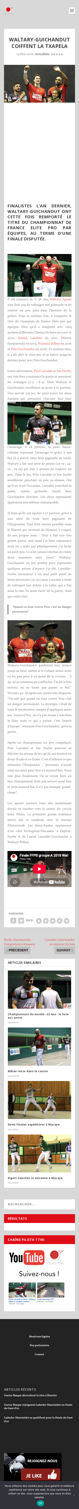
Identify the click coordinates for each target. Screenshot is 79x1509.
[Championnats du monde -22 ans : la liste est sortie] (39, 989)
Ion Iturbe (64, 371)
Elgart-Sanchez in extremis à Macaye (35, 1178)
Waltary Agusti (61, 299)
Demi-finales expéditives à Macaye (34, 1124)
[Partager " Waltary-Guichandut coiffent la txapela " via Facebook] (13, 920)
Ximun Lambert (30, 338)
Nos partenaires (39, 1345)
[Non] (74, 1495)
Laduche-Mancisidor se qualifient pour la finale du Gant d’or (38, 1419)
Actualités (42, 54)
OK (40, 1503)
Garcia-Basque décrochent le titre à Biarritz (30, 1395)
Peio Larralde (43, 371)
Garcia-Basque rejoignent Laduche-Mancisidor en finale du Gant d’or (38, 1406)
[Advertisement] (39, 144)
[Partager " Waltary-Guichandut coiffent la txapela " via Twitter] (21, 920)
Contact (39, 1354)
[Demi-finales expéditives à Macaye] (39, 1100)
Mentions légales (39, 1336)
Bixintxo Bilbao (49, 343)
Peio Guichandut (23, 349)
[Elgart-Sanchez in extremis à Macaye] (39, 1154)
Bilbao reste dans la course (28, 1071)
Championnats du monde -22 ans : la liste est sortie (38, 1015)
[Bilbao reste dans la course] (39, 1046)
